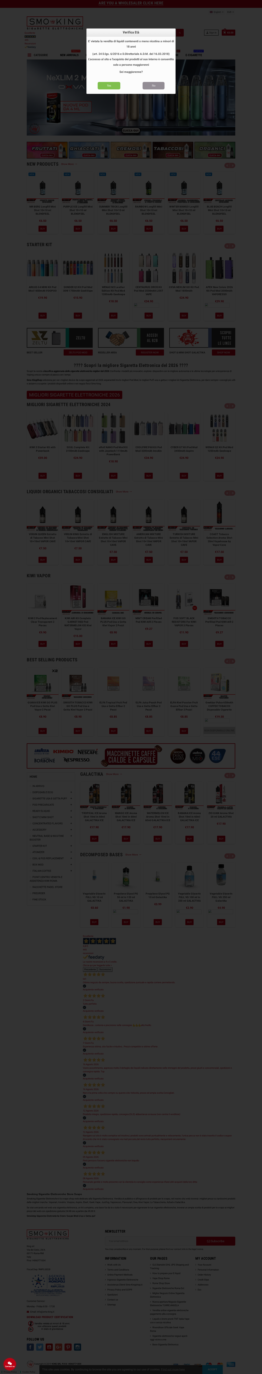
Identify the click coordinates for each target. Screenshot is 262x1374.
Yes (109, 85)
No (153, 85)
